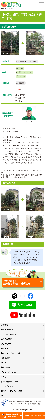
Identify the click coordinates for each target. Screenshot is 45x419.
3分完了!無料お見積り (33, 415)
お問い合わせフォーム (9, 382)
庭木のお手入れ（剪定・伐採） (26, 61)
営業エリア (5, 348)
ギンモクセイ (20, 76)
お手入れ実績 (6, 339)
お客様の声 (5, 358)
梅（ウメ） (20, 68)
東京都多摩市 (20, 83)
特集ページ (5, 367)
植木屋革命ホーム (8, 330)
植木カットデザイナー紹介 (11, 353)
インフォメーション (9, 372)
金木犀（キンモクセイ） (24, 72)
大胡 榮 (29, 121)
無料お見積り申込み (16, 282)
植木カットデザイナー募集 (11, 391)
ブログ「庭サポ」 (8, 386)
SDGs (3, 363)
